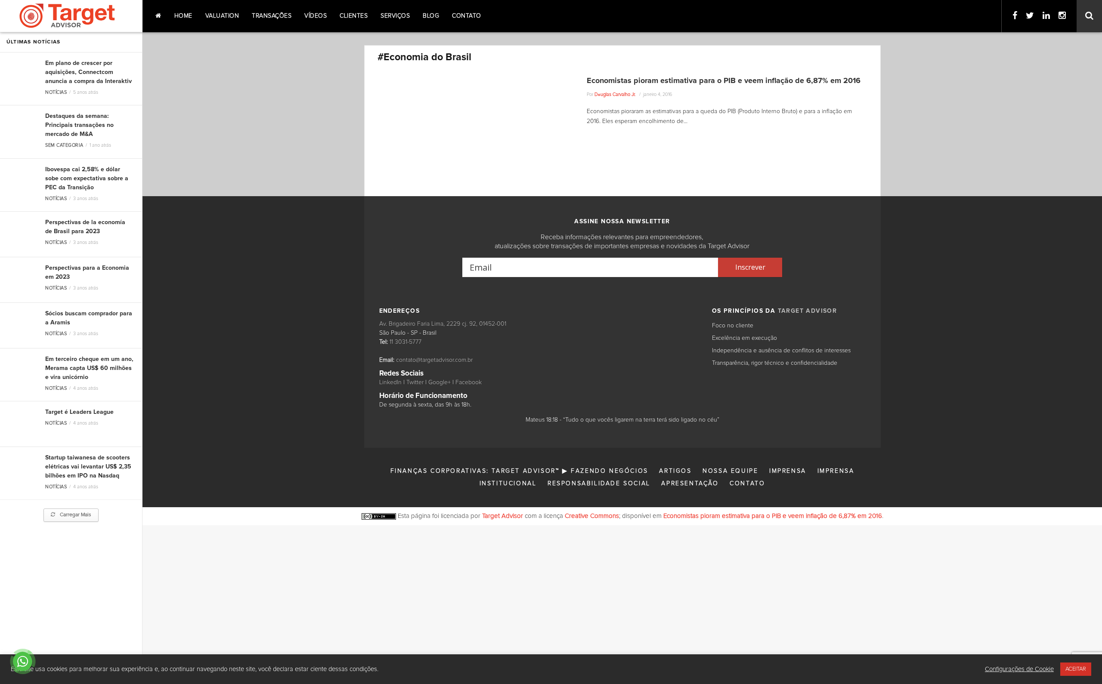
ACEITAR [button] (1075, 669)
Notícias (56, 92)
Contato (466, 16)
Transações (271, 16)
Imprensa (787, 471)
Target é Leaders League (79, 412)
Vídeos (315, 16)
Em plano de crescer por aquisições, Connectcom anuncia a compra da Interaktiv (88, 72)
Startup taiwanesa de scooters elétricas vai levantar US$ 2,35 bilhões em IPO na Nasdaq (88, 467)
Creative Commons (592, 516)
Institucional (508, 484)
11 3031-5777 (405, 342)
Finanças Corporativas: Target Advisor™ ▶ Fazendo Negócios (519, 471)
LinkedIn (390, 382)
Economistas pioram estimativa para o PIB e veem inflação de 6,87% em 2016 (724, 81)
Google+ (439, 382)
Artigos (675, 471)
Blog (431, 16)
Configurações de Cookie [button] (1019, 669)
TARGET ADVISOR (807, 311)
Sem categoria (64, 145)
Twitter (415, 382)
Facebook (468, 382)
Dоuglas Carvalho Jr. (614, 94)
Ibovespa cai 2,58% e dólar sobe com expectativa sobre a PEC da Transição (86, 178)
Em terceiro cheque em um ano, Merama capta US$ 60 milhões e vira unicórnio (89, 368)
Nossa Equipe (730, 471)
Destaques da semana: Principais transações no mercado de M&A (79, 125)
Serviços (395, 16)
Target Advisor (502, 516)
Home (183, 16)
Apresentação (689, 484)
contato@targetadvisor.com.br (434, 360)
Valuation (222, 16)
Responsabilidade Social (599, 484)
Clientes (354, 16)
